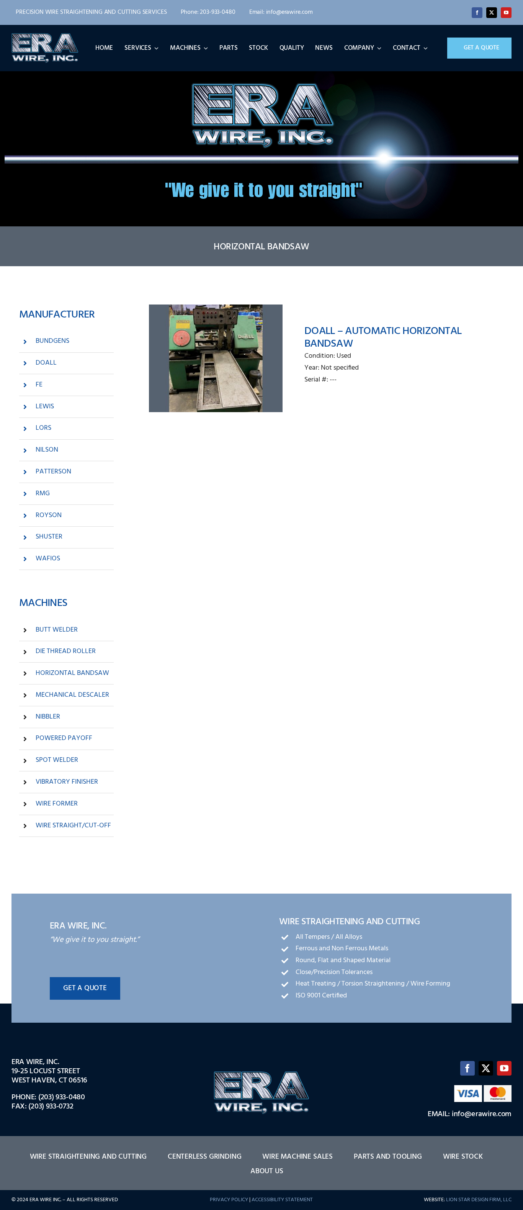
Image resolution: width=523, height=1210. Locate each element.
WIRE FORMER (57, 803)
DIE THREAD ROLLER (66, 651)
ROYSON (49, 515)
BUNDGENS (52, 341)
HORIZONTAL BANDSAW (72, 673)
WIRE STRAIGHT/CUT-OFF (73, 825)
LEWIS (45, 406)
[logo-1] (44, 35)
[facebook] (477, 12)
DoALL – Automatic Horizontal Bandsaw (382, 338)
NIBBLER (48, 716)
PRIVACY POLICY (229, 1199)
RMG (43, 493)
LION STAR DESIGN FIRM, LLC (479, 1199)
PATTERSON (53, 471)
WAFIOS (48, 558)
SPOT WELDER (57, 760)
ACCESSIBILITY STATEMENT (282, 1199)
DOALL (46, 362)
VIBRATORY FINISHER (67, 782)
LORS (43, 428)
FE (39, 384)
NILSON (47, 449)
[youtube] (506, 12)
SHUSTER (49, 536)
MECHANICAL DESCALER (72, 695)
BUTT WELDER (57, 629)
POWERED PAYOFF (64, 738)
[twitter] (491, 12)
